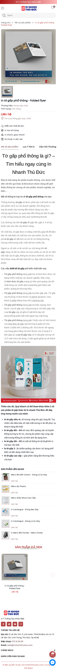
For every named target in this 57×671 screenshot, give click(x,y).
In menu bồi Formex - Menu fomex (27, 532)
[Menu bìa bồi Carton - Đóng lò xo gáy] (6, 477)
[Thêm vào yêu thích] (26, 556)
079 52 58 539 (17, 641)
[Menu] (2, 8)
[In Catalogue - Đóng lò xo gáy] (6, 524)
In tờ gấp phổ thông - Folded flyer (15, 587)
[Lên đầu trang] (52, 647)
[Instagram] (20, 624)
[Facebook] (3, 624)
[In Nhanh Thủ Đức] (28, 8)
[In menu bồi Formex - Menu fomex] (6, 535)
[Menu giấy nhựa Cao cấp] (6, 500)
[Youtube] (15, 624)
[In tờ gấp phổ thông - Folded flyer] (15, 567)
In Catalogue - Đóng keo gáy (25, 509)
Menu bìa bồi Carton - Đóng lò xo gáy (29, 474)
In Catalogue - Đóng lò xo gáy (25, 521)
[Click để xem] (28, 57)
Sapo (30, 668)
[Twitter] (9, 624)
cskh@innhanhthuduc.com (19, 645)
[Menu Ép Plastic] (6, 489)
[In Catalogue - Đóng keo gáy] (6, 512)
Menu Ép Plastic (18, 486)
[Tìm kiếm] (4, 15)
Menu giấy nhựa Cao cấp (23, 497)
